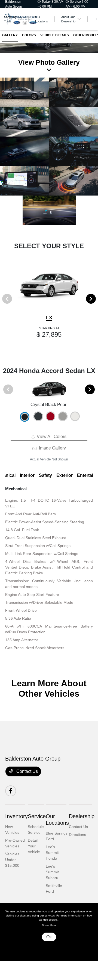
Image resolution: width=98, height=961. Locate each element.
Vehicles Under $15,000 (12, 860)
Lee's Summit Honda (52, 853)
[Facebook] (10, 790)
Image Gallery (52, 448)
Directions (77, 834)
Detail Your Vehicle (34, 846)
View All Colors (51, 436)
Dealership (81, 816)
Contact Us (26, 771)
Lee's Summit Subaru (52, 872)
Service (37, 816)
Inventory (16, 816)
